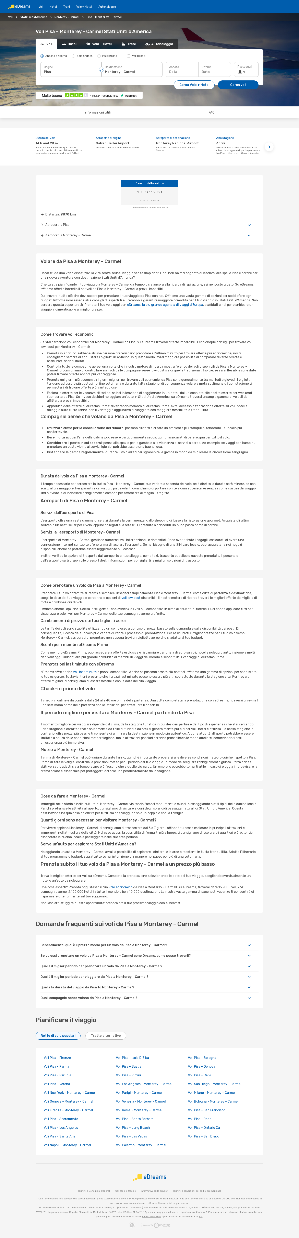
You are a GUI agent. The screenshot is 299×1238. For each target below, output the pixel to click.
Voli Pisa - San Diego (203, 1136)
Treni (66, 7)
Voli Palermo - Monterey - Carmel (141, 1145)
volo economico (120, 887)
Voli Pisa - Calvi (199, 1075)
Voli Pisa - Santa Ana (59, 1136)
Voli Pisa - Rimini (128, 1075)
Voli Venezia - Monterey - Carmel (141, 1101)
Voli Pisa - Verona (57, 1084)
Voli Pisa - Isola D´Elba (132, 1058)
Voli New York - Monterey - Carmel (70, 1093)
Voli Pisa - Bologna (202, 1058)
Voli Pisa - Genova (201, 1066)
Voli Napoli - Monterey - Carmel (67, 1145)
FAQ (211, 112)
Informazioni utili (97, 112)
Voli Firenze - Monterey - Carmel (68, 1110)
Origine (48, 67)
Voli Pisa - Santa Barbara (135, 1119)
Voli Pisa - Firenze (57, 1058)
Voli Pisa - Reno (199, 1119)
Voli (41, 7)
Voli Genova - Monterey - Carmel (68, 1101)
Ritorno (207, 67)
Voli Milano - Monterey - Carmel (212, 1093)
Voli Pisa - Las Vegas (131, 1136)
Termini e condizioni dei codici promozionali (197, 1191)
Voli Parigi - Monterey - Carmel (139, 1093)
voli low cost (130, 598)
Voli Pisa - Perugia (57, 1075)
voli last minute (85, 672)
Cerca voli (238, 85)
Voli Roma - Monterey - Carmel (139, 1110)
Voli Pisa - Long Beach (133, 1128)
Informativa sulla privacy (154, 1191)
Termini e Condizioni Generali (94, 1191)
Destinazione (113, 67)
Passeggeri (245, 66)
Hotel (53, 7)
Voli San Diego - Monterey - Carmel (214, 1084)
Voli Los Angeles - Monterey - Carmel (144, 1084)
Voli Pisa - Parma (56, 1066)
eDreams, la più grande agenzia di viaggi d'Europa (165, 305)
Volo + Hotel (84, 7)
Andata (174, 67)
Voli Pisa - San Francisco (206, 1110)
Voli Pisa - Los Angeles (61, 1128)
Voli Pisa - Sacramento (61, 1119)
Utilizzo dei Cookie (125, 1191)
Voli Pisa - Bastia (128, 1066)
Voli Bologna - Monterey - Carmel (213, 1101)
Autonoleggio (107, 7)
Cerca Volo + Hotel (194, 85)
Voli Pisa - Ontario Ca (204, 1128)
